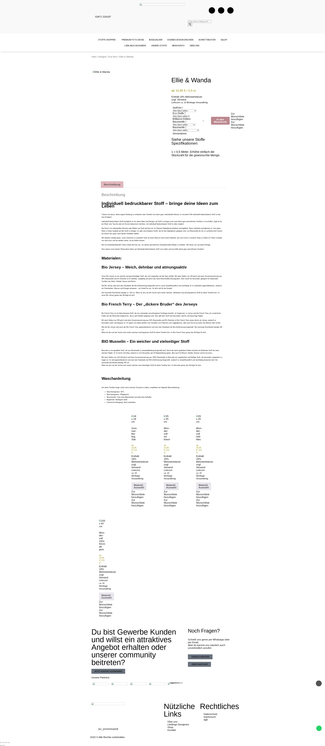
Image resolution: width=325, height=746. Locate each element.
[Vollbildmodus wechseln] (4, 742)
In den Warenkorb (220, 120)
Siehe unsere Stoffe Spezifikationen (188, 141)
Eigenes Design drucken (180, 39)
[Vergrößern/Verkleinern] (1, 742)
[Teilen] (6, 742)
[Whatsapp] (230, 10)
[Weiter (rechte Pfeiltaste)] (4, 745)
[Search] (190, 24)
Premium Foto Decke (133, 39)
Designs (102, 56)
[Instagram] (221, 10)
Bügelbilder (155, 39)
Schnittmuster (207, 39)
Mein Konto (178, 45)
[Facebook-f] (212, 10)
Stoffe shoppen (106, 39)
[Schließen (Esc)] (9, 742)
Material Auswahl (139, 486)
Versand (181, 99)
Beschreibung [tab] (112, 184)
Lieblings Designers (135, 45)
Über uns (194, 45)
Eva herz (112, 56)
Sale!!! (224, 39)
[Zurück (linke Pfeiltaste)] (1, 745)
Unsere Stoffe (159, 45)
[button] (237, 116)
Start (93, 56)
